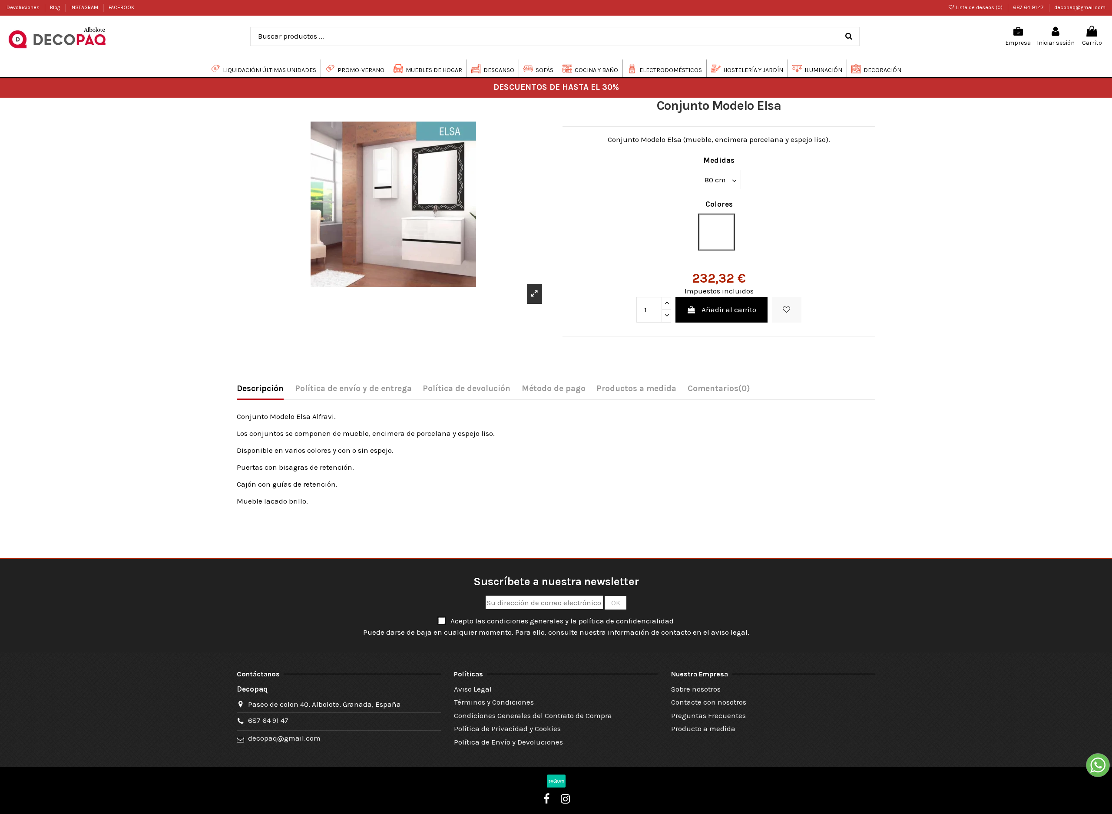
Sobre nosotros (696, 689)
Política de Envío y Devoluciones (508, 742)
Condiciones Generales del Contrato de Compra (533, 715)
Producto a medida (703, 728)
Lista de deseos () (979, 7)
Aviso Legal (473, 689)
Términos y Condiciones (494, 702)
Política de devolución (466, 388)
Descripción (260, 388)
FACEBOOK (121, 7)
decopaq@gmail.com (1079, 7)
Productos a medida (636, 388)
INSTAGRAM (84, 7)
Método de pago (554, 388)
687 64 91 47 (1029, 7)
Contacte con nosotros (708, 702)
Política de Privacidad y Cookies (507, 728)
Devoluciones (24, 7)
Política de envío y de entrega (353, 388)
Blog (55, 7)
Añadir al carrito (729, 309)
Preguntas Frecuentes (708, 715)
